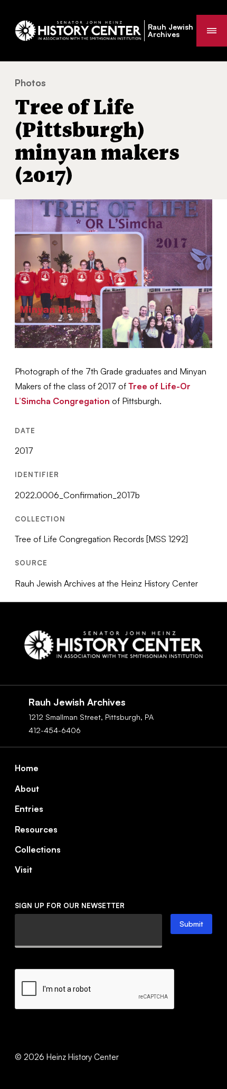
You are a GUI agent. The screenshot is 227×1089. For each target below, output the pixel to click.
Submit (191, 923)
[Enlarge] (198, 213)
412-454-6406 (55, 730)
